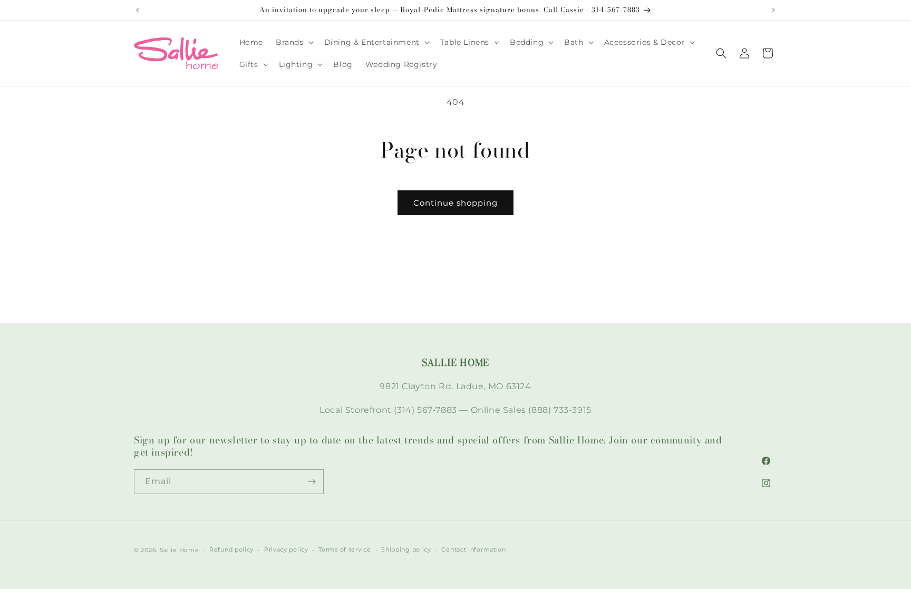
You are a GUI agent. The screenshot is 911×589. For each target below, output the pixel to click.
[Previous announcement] (137, 10)
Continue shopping (455, 203)
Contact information (473, 549)
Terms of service (344, 549)
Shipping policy (406, 549)
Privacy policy (286, 549)
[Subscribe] (311, 481)
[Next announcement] (773, 10)
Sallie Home (179, 550)
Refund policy (231, 549)
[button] (293, 42)
